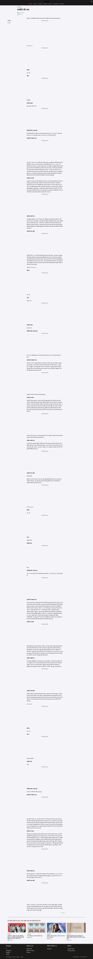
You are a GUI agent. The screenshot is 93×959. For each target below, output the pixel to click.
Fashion (45, 3)
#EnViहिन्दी (62, 912)
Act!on (35, 3)
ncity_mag (21, 12)
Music (30, 3)
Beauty (50, 3)
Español (62, 3)
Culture (40, 3)
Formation (56, 3)
